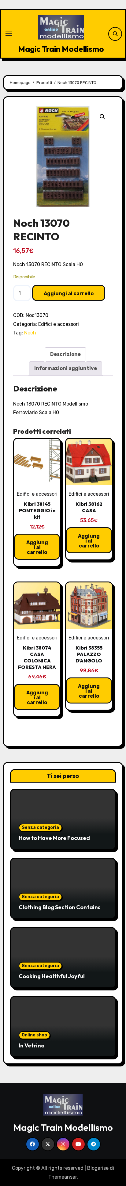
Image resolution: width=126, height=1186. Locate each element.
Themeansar (62, 1177)
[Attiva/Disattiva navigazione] (9, 33)
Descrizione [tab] (65, 354)
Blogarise (98, 1168)
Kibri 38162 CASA (89, 507)
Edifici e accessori (58, 324)
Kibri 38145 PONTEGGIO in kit (37, 510)
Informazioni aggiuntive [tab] (65, 368)
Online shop (34, 1035)
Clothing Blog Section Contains (60, 907)
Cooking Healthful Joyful (52, 976)
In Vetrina (32, 1045)
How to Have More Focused (54, 837)
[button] (102, 116)
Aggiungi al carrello (69, 293)
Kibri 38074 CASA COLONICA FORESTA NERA (37, 657)
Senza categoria (40, 827)
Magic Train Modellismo (61, 49)
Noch (30, 333)
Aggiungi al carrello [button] (37, 547)
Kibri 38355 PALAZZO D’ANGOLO (89, 654)
